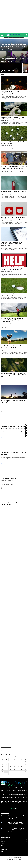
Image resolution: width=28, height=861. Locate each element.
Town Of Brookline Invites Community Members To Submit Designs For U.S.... (12, 243)
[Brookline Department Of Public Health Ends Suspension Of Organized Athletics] (14, 418)
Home (6, 74)
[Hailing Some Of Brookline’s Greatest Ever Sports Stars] (14, 444)
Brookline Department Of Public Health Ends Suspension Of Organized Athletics (13, 427)
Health (2, 845)
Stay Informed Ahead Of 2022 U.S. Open (13, 294)
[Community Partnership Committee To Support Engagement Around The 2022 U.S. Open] (14, 365)
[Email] (26, 433)
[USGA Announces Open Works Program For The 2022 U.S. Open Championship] (14, 260)
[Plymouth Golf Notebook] (14, 470)
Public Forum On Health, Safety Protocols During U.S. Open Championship (13, 218)
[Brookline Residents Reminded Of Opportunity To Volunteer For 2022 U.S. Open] (14, 337)
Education (2, 847)
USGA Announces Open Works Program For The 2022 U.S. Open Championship (14, 268)
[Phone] (26, 435)
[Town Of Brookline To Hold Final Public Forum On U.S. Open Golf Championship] (14, 133)
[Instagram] (26, 430)
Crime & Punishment (4, 849)
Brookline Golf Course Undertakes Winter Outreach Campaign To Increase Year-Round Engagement (14, 46)
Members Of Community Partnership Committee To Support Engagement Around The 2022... (12, 319)
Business (2, 843)
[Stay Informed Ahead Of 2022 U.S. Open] (14, 285)
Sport (9, 74)
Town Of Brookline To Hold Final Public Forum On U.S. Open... (13, 142)
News (2, 839)
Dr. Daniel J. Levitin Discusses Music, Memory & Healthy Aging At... (16, 829)
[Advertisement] (14, 2)
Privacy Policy (9, 857)
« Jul (1, 776)
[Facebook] (26, 425)
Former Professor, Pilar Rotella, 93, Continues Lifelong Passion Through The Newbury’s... (17, 817)
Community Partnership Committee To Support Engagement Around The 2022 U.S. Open (14, 374)
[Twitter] (26, 428)
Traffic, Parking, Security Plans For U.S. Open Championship (12, 92)
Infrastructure (3, 841)
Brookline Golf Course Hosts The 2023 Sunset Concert (12, 59)
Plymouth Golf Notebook (8, 478)
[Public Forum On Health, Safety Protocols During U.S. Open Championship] (14, 209)
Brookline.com (3, 49)
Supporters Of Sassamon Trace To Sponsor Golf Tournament (14, 503)
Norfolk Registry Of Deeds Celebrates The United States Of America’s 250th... (17, 823)
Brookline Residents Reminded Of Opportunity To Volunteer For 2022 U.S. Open (13, 347)
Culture (2, 851)
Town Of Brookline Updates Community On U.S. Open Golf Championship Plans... (14, 118)
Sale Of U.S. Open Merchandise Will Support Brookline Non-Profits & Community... (14, 167)
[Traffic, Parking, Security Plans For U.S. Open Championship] (14, 83)
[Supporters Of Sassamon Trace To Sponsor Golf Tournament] (14, 494)
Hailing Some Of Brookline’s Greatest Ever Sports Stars (14, 453)
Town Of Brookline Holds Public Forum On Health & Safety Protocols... (14, 192)
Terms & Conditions (17, 857)
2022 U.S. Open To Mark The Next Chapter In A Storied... (13, 401)
